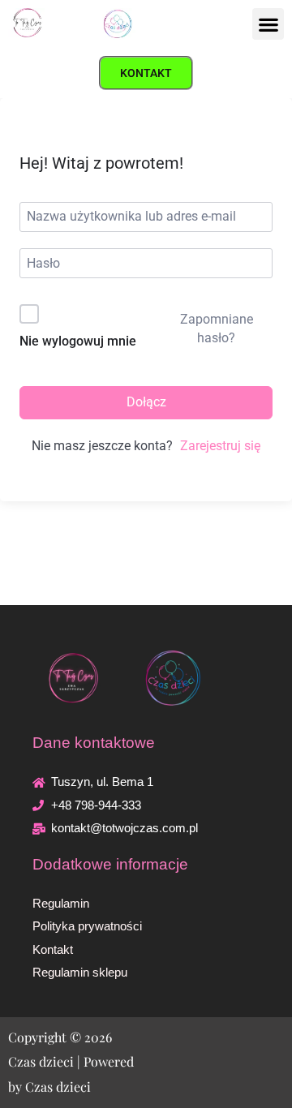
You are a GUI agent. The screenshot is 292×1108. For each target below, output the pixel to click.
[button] (268, 24)
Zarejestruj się (220, 445)
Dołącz (146, 402)
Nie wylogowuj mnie (77, 341)
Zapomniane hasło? (216, 328)
